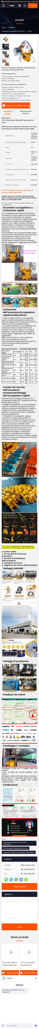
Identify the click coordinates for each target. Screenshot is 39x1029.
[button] (6, 64)
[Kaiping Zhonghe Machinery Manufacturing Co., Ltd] (10, 5)
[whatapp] (16, 879)
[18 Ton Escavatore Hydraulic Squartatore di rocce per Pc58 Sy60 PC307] (23, 51)
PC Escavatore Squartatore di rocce (15, 848)
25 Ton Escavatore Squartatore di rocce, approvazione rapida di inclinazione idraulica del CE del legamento (28, 964)
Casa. (4, 27)
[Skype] (11, 879)
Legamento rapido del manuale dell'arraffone (18, 852)
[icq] (26, 879)
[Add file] (2, 1025)
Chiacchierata (33, 5)
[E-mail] (21, 879)
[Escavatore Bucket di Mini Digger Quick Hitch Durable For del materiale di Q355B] (10, 952)
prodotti (11, 27)
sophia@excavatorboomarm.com (15, 1)
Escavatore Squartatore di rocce (13, 31)
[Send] (36, 1025)
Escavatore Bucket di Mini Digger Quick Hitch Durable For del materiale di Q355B (10, 964)
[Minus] (36, 978)
